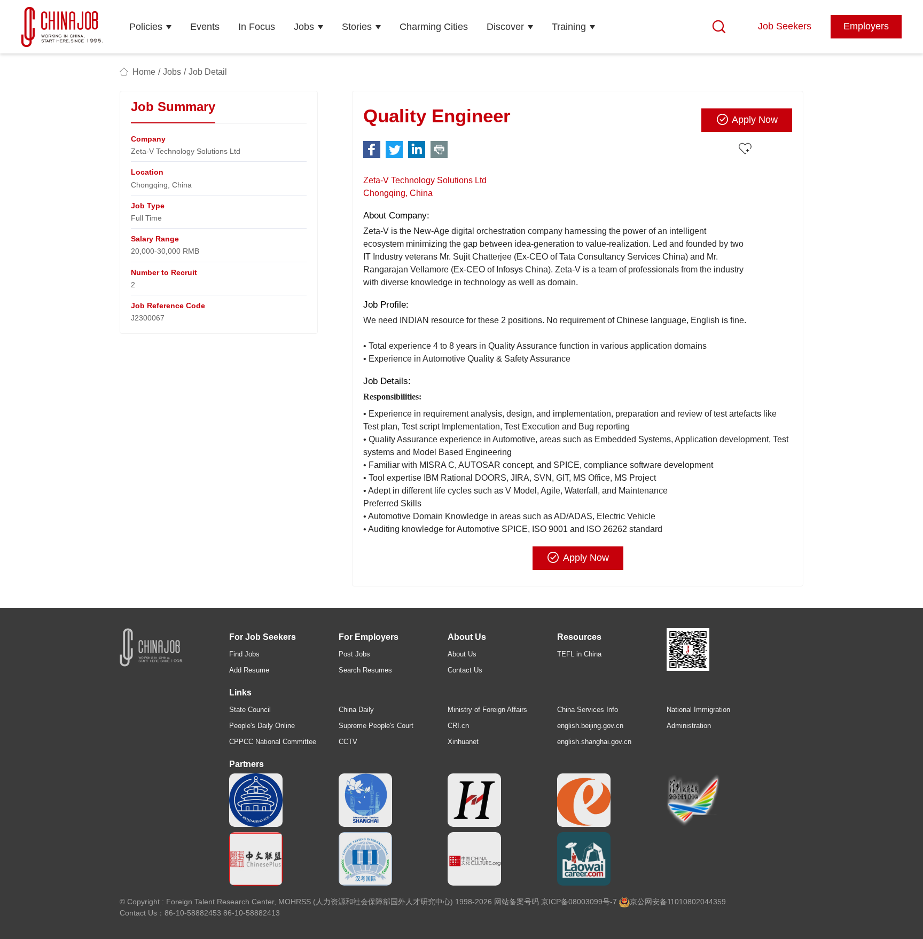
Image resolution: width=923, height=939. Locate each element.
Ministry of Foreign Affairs (487, 710)
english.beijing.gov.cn (590, 726)
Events (205, 26)
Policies (145, 26)
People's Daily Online (262, 726)
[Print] (439, 149)
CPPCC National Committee (272, 742)
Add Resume (249, 670)
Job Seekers (784, 26)
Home (143, 71)
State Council (250, 710)
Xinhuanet (463, 742)
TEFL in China (579, 654)
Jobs (304, 26)
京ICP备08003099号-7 (579, 901)
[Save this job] (746, 149)
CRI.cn (458, 726)
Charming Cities (434, 26)
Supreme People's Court (376, 726)
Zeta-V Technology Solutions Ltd (425, 180)
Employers (866, 26)
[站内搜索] (719, 26)
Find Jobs (244, 654)
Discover (505, 26)
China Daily (356, 710)
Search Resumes (365, 670)
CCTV (348, 742)
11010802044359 (696, 901)
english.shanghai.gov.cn (594, 742)
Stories (357, 26)
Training (569, 26)
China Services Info (587, 710)
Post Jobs (354, 654)
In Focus (256, 26)
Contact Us (465, 670)
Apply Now (755, 119)
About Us (462, 654)
